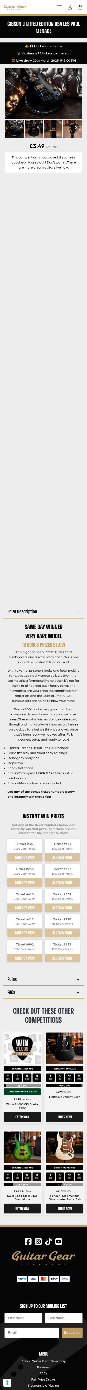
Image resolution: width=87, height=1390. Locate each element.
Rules (12, 979)
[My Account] (71, 7)
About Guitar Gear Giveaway (43, 1361)
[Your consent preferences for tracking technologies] (7, 1383)
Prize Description (22, 611)
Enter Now (22, 1117)
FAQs (11, 992)
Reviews (43, 1367)
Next (75, 127)
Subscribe (72, 1333)
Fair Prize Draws (43, 1379)
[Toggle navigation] (59, 7)
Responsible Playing (43, 1385)
